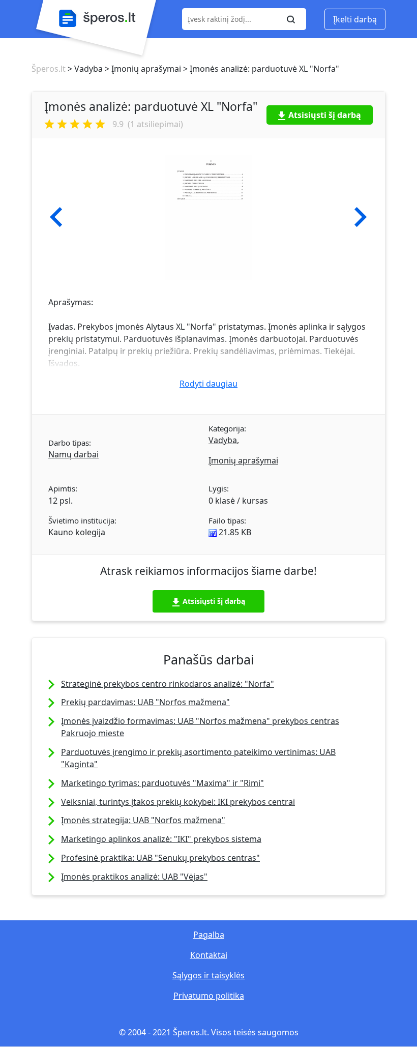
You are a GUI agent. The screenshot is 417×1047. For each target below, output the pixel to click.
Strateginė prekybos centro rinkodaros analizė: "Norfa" (167, 683)
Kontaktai (208, 955)
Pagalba (208, 934)
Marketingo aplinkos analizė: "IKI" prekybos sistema (161, 839)
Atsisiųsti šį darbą (324, 115)
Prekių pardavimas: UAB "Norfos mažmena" (145, 702)
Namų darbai (73, 454)
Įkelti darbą (355, 19)
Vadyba (222, 440)
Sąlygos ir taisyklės (208, 975)
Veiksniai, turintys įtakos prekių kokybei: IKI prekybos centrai (178, 801)
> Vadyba (84, 68)
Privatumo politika (208, 995)
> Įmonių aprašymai (142, 68)
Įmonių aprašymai (243, 460)
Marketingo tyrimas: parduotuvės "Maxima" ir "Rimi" (162, 783)
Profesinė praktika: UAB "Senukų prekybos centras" (160, 857)
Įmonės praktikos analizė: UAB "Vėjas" (134, 876)
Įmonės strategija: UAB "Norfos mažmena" (143, 820)
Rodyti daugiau (208, 383)
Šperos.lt (49, 68)
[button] (56, 217)
